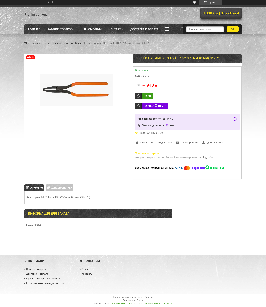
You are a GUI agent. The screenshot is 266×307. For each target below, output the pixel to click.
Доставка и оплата (144, 29)
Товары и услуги (39, 43)
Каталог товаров (60, 29)
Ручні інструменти (62, 43)
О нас (85, 269)
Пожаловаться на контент (124, 303)
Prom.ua (149, 297)
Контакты (116, 29)
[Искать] (233, 29)
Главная (34, 29)
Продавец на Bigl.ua (133, 300)
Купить (147, 95)
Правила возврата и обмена (43, 278)
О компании (93, 29)
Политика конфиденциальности (45, 283)
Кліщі (78, 43)
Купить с (148, 105)
